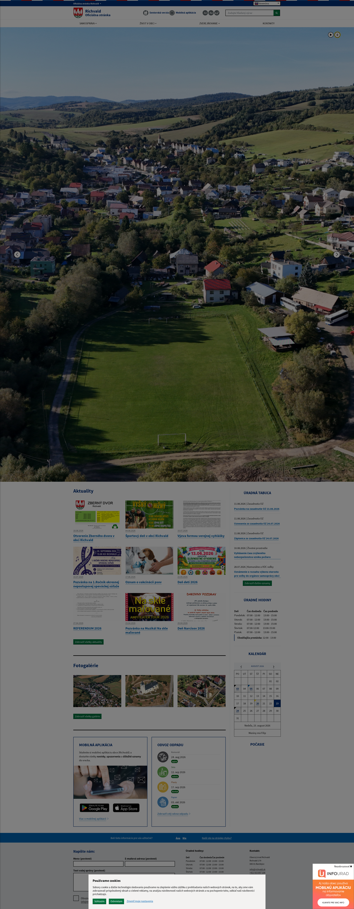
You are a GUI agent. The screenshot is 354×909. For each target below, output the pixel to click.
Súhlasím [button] (99, 901)
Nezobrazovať (342, 866)
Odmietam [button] (116, 901)
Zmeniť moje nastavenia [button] (140, 901)
